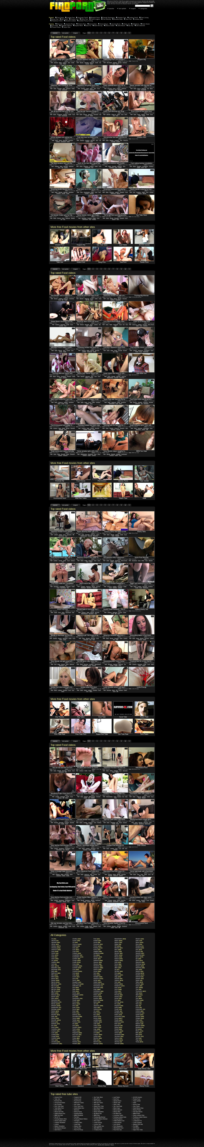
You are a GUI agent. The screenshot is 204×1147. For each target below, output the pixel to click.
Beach (54, 978)
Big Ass (55, 982)
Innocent (98, 996)
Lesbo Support (137, 1122)
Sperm (139, 957)
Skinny (87, 377)
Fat (75, 1023)
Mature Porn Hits (137, 1124)
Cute (91, 141)
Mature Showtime (59, 1126)
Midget (118, 944)
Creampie (77, 966)
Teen (69, 62)
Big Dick (55, 989)
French (97, 946)
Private (118, 1009)
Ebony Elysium (117, 1110)
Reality (120, 167)
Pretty (118, 1007)
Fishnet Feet (74, 19)
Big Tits (87, 299)
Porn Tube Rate (58, 1106)
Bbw (54, 975)
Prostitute (119, 1013)
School (118, 1033)
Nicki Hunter (146, 24)
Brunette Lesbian (70, 21)
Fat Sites (76, 1117)
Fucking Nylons (117, 1119)
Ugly (138, 1005)
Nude (118, 962)
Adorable (55, 942)
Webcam (140, 1025)
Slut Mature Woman (59, 1128)
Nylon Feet (84, 19)
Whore (139, 1031)
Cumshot (87, 140)
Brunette (59, 88)
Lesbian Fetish (133, 17)
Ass (116, 89)
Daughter (76, 982)
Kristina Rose (82, 24)
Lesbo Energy (97, 1122)
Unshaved (140, 1013)
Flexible (76, 1043)
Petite (118, 993)
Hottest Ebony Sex (59, 1113)
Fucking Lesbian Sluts (119, 1117)
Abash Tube (116, 1102)
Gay (96, 955)
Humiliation (98, 991)
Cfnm (54, 1040)
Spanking (140, 955)
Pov (114, 115)
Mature (93, 586)
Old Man (119, 971)
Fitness (75, 1040)
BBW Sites (96, 1115)
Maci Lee (60, 24)
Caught (55, 1036)
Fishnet (76, 1036)
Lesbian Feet (71, 17)
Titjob (139, 995)
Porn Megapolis (117, 1126)
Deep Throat (151, 324)
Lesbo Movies (117, 1122)
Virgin (139, 1020)
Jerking (143, 429)
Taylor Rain (66, 27)
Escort (75, 1009)
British (63, 875)
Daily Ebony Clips (137, 1108)
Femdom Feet (122, 17)
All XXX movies (137, 1097)
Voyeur (139, 1022)
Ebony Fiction (136, 1110)
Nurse (118, 964)
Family (75, 1020)
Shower (125, 350)
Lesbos (56, 1124)
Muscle (118, 957)
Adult (134, 1102)
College (76, 953)
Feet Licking (144, 17)
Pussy (143, 115)
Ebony (138, 88)
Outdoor (73, 560)
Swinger (139, 978)
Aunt (54, 964)
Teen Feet (128, 19)
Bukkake (55, 1023)
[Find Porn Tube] (72, 12)
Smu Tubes (136, 1106)
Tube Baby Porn (58, 1108)
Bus (54, 1025)
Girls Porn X (57, 1130)
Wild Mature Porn (117, 1128)
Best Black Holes (98, 1108)
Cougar (76, 960)
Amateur (56, 62)
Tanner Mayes (104, 24)
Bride (54, 1016)
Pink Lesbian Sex (98, 1126)
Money (118, 951)
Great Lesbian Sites (59, 1120)
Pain (117, 982)
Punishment (120, 1016)
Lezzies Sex (96, 1124)
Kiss (97, 1014)
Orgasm (117, 535)
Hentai (97, 980)
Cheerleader (87, 192)
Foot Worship (107, 19)
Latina (97, 534)
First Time (76, 1034)
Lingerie (151, 192)
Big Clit (55, 986)
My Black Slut (97, 1113)
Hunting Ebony (78, 1113)
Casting (87, 141)
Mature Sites (77, 1126)
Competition (77, 955)
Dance (75, 980)
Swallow (140, 975)
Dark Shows (57, 1110)
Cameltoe (55, 1029)
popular (111, 8)
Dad (75, 978)
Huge (97, 989)
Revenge (118, 1025)
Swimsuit (139, 976)
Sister (139, 940)
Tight (139, 993)
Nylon (64, 63)
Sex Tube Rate (117, 1106)
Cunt (75, 973)
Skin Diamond (140, 25)
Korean (97, 1018)
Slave (90, 561)
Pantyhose (64, 115)
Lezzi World (116, 1124)
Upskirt (85, 797)
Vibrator (140, 1016)
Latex (98, 560)
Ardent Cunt (77, 1099)
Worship (151, 560)
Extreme (76, 1014)
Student (139, 971)
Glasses (97, 964)
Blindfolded (56, 1002)
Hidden (97, 982)
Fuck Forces (77, 1101)
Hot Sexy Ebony (137, 1111)
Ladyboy (98, 1022)
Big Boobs (109, 62)
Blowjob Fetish (95, 17)
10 (125, 33)
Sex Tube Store (97, 1097)
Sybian (139, 980)
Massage (98, 1043)
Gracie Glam (93, 24)
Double (63, 193)
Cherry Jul (126, 24)
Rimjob (118, 1029)
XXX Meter (135, 1128)
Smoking (140, 948)
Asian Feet (55, 19)
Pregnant (119, 1005)
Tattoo (143, 665)
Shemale (119, 1043)
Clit (74, 942)
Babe (60, 62)
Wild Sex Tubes (97, 1102)
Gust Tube (96, 1104)
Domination (124, 454)
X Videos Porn (97, 1130)
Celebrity (55, 1038)
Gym (119, 561)
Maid (96, 1040)
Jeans (97, 1007)
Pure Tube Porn (78, 1106)
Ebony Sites (116, 1111)
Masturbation (110, 377)
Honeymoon (98, 986)
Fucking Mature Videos (80, 1119)
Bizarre (55, 996)
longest (133, 8)
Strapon (140, 966)
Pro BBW (135, 1126)
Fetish (72, 62)
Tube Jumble (136, 1101)
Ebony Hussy (77, 1111)
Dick (90, 639)
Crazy (91, 63)
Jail (96, 1004)
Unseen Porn (57, 1097)
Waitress (139, 1023)
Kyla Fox (88, 25)
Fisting (75, 1038)
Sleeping (139, 946)
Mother (118, 955)
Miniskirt (118, 948)
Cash (54, 1033)
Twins (138, 1004)
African (55, 944)
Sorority (139, 951)
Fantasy (120, 612)
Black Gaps (116, 1108)
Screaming (119, 1034)
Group (97, 971)
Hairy (64, 88)
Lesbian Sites (77, 1122)
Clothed (76, 946)
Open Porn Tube (137, 1130)
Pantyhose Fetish (57, 21)
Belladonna (135, 24)
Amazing (58, 193)
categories (143, 8)
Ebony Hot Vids (58, 1111)
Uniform (139, 1011)
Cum (91, 299)
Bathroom (113, 193)
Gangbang (98, 953)
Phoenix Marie (56, 27)
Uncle (139, 1007)
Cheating (120, 89)
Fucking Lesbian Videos (139, 1117)
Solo (126, 796)
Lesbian (65, 62)
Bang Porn (96, 1099)
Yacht (138, 1038)
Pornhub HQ (57, 1101)
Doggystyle (112, 403)
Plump (118, 998)
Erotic (60, 351)
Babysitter (55, 967)
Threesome (61, 927)
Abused (54, 940)
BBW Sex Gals (58, 1115)
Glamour (98, 962)
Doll (75, 996)
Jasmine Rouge (70, 24)
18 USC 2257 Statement (104, 1144)
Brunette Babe (118, 19)
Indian (97, 995)
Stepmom (140, 962)
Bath (91, 874)
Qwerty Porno (116, 1101)
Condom (76, 958)
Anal (108, 298)
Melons (118, 942)
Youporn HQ (77, 1097)
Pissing (118, 996)
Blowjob (108, 114)
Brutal (54, 1022)
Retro (118, 1023)
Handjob (86, 62)
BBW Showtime (78, 1115)
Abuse (112, 1144)
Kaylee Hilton (79, 25)
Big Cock (55, 987)
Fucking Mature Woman (100, 1119)
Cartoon (55, 1031)
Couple (87, 63)
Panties (119, 984)
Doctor (75, 993)
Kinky (126, 114)
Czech (75, 976)
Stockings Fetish (83, 17)
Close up (113, 114)
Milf (62, 299)
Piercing (118, 995)
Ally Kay (130, 25)
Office (118, 967)
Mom (118, 949)
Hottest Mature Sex (118, 1120)
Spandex (140, 953)
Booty (54, 1013)
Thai (138, 989)
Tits (100, 62)
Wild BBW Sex (97, 1128)
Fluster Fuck (136, 1099)
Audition (55, 962)
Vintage (140, 1018)
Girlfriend (86, 89)
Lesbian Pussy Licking (86, 21)
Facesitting (77, 1016)
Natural (118, 958)
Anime (54, 953)
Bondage (55, 1009)
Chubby (76, 939)
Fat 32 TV (56, 1117)
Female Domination (109, 17)
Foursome (98, 944)
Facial (76, 1018)
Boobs (55, 1011)
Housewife (143, 89)
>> (129, 33)
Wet (138, 1029)
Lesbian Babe (139, 19)
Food (61, 63)
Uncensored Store (59, 1102)
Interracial (63, 141)
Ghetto (97, 958)
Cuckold (76, 967)
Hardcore (92, 62)
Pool (117, 1000)
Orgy (60, 115)
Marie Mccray (98, 25)
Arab (54, 957)
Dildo (137, 325)
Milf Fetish (64, 19)
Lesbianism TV (137, 1120)
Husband (98, 993)
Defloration (76, 986)
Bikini (117, 351)
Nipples (73, 218)
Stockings (111, 89)
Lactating (97, 1020)
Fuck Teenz (136, 1119)
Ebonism (76, 1110)
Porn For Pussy (78, 1130)
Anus (54, 955)
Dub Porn (115, 1099)
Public (96, 62)
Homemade (99, 984)
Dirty (75, 991)
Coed (75, 951)
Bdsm (54, 114)
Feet (117, 63)
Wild (139, 1034)
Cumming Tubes (117, 1115)
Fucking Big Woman (98, 1117)
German (98, 957)
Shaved (119, 1040)
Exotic (75, 1013)
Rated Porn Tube (98, 1106)
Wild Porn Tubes (78, 1102)
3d (53, 939)
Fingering (70, 140)
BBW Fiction (136, 1113)
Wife (139, 1033)
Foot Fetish (60, 17)
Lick (115, 325)
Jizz (96, 1011)
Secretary (119, 1036)
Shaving (118, 1042)
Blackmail (55, 1000)
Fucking (87, 193)
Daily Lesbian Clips (138, 1115)
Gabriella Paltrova (66, 25)
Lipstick (97, 1036)
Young (139, 1042)
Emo (75, 1005)
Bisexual (55, 995)
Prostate (118, 1011)
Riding (117, 771)
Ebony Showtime (98, 1111)
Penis (118, 989)
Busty (114, 88)
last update (122, 8)
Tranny (139, 1000)
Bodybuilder (56, 1007)
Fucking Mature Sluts (60, 1119)
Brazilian (55, 1014)
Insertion (145, 325)
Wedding (139, 1027)
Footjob (94, 219)
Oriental (118, 978)
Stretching (140, 967)
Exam (75, 1011)
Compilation (145, 166)
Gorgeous (98, 967)
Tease (139, 986)
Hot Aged (76, 1120)
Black (151, 88)
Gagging (98, 951)
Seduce (118, 1038)
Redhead (124, 88)
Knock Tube (136, 1104)
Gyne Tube (116, 1104)
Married (97, 1042)
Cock (75, 949)
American (55, 949)
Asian (55, 88)
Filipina (76, 1031)
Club (75, 948)
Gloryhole (98, 966)
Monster (118, 953)
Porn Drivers (96, 1101)
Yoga (139, 1040)
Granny (97, 969)
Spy (138, 958)
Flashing (76, 1042)
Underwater (140, 1009)
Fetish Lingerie (95, 19)
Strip (139, 969)
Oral (118, 973)
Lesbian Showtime (59, 1122)
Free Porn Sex (117, 1130)
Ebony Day (96, 1110)
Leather (97, 1027)
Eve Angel (55, 25)
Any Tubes (76, 1104)
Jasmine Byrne (115, 24)
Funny (89, 402)
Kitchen (97, 1016)
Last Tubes (116, 1097)
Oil (117, 969)
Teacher (139, 984)
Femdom (125, 62)
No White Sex (116, 1113)
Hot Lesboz (96, 1120)
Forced (97, 942)
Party (118, 987)
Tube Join (56, 1099)
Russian (99, 822)
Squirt (139, 960)
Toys (139, 998)
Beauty (118, 193)
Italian (152, 664)
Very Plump (77, 1128)
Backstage (56, 969)
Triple (138, 1002)
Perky (118, 991)
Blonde (81, 62)
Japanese (64, 89)
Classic (76, 940)
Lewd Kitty (76, 1124)
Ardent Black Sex (78, 1108)
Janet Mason (121, 25)
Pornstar (113, 141)
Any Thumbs (57, 1104)
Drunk (75, 1002)
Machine (98, 1038)
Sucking (92, 193)
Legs (97, 1029)
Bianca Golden (109, 25)
